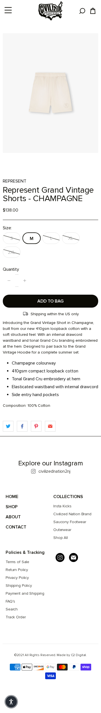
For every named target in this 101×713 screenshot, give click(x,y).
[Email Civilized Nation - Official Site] (73, 557)
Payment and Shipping (25, 593)
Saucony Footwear (69, 521)
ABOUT (13, 517)
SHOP (12, 507)
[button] (11, 701)
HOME (12, 496)
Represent (14, 181)
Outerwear (62, 529)
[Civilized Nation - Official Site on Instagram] (60, 557)
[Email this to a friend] (50, 426)
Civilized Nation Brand (72, 514)
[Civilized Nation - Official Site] (50, 11)
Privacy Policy (17, 577)
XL (70, 238)
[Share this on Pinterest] (36, 426)
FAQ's (10, 601)
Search (12, 609)
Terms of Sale (17, 561)
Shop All (60, 537)
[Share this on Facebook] (22, 426)
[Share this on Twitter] (8, 426)
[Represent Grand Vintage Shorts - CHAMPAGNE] (50, 93)
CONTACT (16, 527)
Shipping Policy (19, 585)
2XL (11, 252)
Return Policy (17, 569)
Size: (7, 228)
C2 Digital (78, 655)
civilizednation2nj (54, 471)
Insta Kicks (62, 506)
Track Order (16, 617)
